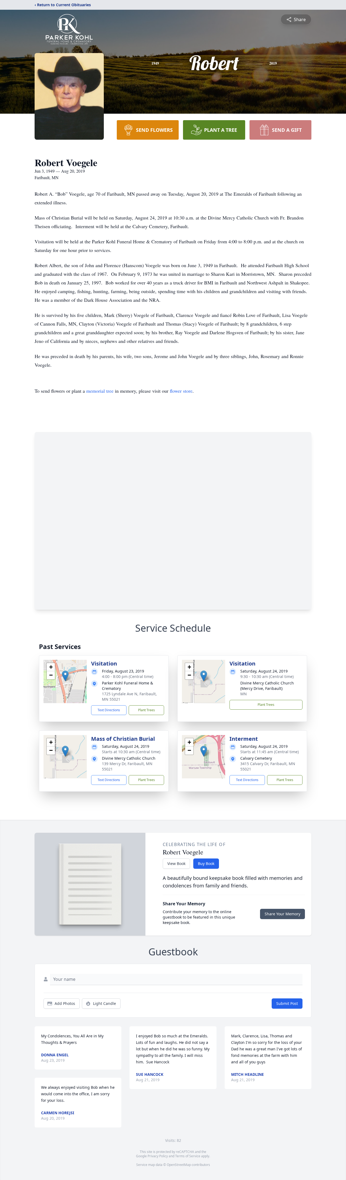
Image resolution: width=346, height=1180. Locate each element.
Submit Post (287, 1003)
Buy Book (206, 863)
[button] (65, 675)
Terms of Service (187, 1156)
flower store (181, 391)
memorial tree (100, 391)
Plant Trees (146, 710)
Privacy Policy (158, 1156)
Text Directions (109, 710)
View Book (176, 863)
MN (243, 693)
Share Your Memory (282, 913)
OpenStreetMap (179, 1164)
